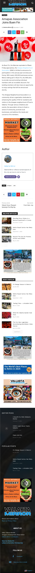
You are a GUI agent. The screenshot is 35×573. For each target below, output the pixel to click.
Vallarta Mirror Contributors (10, 537)
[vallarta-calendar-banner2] (17, 11)
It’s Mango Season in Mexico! (22, 284)
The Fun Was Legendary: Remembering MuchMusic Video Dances (23, 324)
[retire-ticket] (18, 374)
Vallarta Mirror (7, 27)
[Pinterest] (18, 32)
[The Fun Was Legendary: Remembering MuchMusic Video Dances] (6, 324)
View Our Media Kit (8, 541)
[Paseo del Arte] (6, 437)
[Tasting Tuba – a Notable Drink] (6, 305)
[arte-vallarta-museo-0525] (18, 273)
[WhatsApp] (22, 32)
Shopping (4, 15)
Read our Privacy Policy (9, 521)
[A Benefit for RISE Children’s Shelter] (6, 419)
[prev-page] (3, 245)
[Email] (18, 176)
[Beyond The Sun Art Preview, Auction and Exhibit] (6, 239)
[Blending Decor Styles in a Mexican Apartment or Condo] (6, 221)
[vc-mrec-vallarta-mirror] (18, 402)
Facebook (19, 556)
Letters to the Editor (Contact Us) (12, 543)
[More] (27, 32)
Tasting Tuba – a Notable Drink (23, 303)
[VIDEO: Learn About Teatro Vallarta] (6, 428)
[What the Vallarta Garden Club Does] (6, 315)
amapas (9, 185)
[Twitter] (14, 32)
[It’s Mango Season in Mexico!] (6, 287)
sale (14, 185)
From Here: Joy (28, 205)
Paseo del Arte (17, 435)
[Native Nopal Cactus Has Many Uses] (6, 230)
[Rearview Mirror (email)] (10, 562)
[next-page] (6, 245)
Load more (17, 332)
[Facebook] (9, 32)
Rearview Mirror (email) (20, 562)
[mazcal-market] (18, 143)
